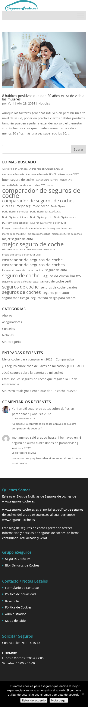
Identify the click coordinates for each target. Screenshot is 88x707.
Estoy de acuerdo (34, 700)
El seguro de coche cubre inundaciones (23, 228)
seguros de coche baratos (59, 287)
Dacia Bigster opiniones (15, 217)
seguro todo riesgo (15, 298)
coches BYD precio (43, 185)
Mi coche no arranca (13, 249)
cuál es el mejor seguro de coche (25, 206)
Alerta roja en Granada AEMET (46, 168)
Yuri (11, 103)
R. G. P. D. (12, 601)
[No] (83, 694)
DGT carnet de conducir (15, 222)
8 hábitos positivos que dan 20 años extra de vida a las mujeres (43, 97)
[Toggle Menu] (80, 15)
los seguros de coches (59, 228)
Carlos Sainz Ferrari (47, 179)
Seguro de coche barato (61, 276)
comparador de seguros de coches (38, 200)
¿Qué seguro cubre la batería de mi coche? (32, 373)
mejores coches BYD (39, 233)
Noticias (44, 103)
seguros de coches (21, 292)
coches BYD (66, 179)
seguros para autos (56, 293)
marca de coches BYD (14, 233)
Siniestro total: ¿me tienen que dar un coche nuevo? (39, 391)
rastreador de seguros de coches (33, 265)
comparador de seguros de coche (41, 193)
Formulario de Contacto (22, 588)
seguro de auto (56, 270)
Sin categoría (11, 342)
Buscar (79, 149)
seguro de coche (21, 275)
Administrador (15, 614)
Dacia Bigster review (65, 217)
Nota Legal (58, 700)
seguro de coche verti (55, 281)
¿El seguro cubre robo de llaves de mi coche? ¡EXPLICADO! (43, 366)
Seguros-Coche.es (18, 559)
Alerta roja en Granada (15, 168)
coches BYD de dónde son (16, 185)
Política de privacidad (20, 594)
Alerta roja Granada (13, 174)
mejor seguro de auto (17, 239)
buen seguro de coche (18, 180)
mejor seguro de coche (33, 244)
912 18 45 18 (31, 643)
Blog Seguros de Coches (22, 565)
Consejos (8, 329)
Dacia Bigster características (45, 211)
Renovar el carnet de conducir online (22, 270)
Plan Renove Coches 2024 (41, 249)
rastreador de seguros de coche (32, 260)
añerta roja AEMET (68, 174)
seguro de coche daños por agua (20, 281)
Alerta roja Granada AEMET (41, 174)
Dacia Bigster (58, 206)
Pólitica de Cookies (18, 607)
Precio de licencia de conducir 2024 (21, 254)
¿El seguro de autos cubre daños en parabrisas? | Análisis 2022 (47, 442)
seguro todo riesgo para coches (53, 298)
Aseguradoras (12, 322)
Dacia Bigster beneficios (15, 211)
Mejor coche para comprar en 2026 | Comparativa (38, 359)
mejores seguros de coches (67, 233)
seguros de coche (20, 287)
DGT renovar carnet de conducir (48, 222)
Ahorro (7, 315)
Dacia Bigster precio (41, 217)
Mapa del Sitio (15, 621)
